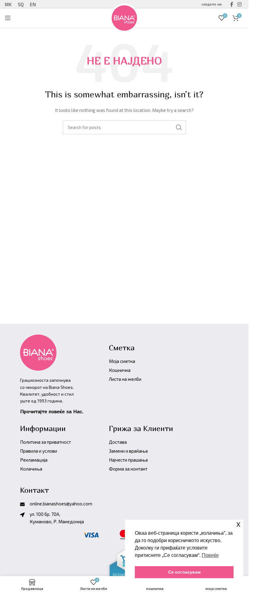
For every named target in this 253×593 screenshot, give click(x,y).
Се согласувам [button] (184, 572)
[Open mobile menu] (8, 18)
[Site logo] (124, 17)
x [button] (238, 524)
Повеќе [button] (210, 555)
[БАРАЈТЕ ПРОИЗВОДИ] (179, 127)
